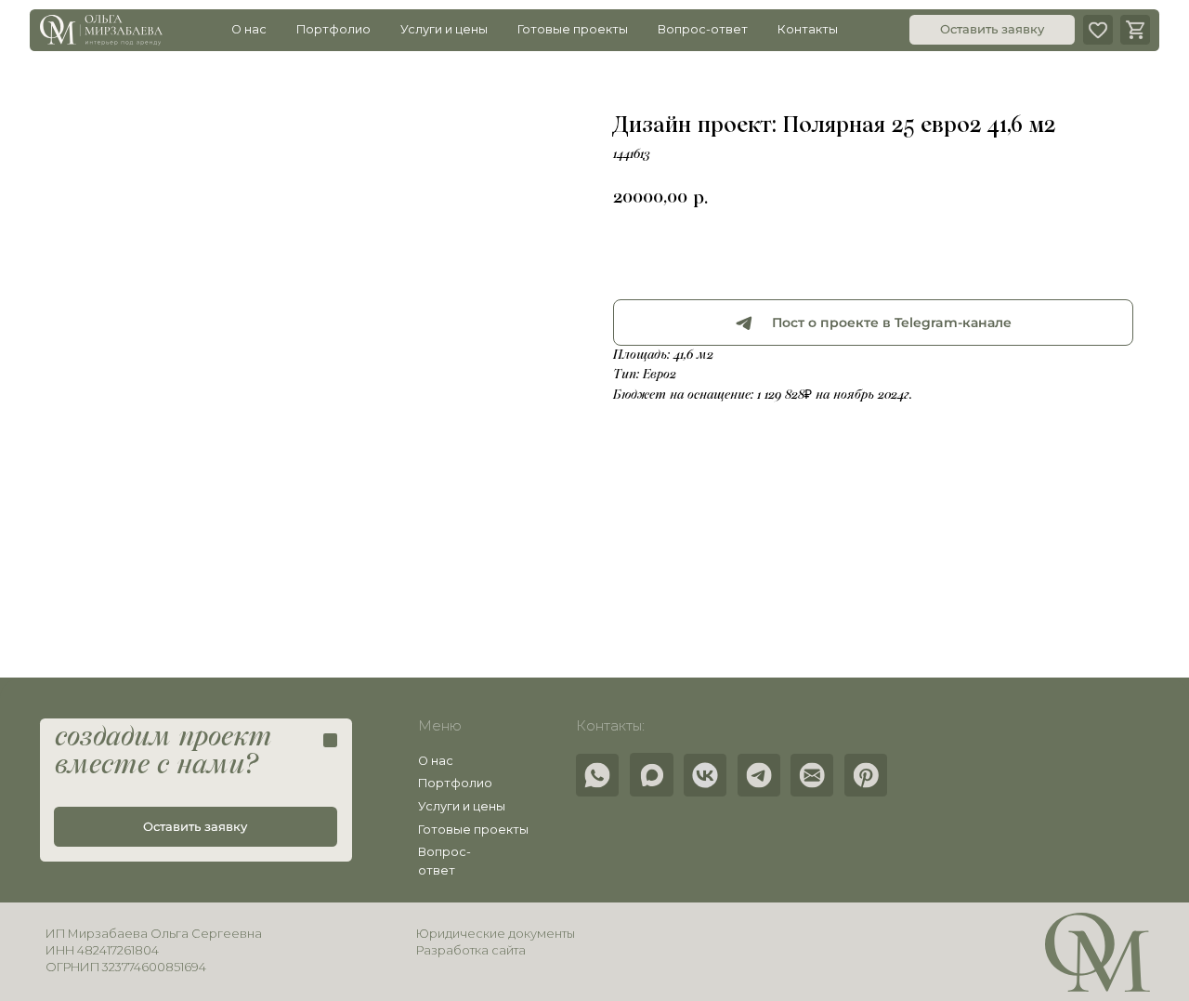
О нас (249, 29)
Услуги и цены (444, 29)
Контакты (807, 29)
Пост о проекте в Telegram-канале (892, 322)
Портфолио (333, 29)
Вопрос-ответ (703, 29)
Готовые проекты (572, 29)
